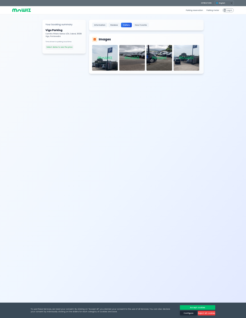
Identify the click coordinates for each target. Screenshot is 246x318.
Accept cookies (197, 307)
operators (206, 3)
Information (99, 25)
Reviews (114, 25)
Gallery (126, 25)
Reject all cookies (206, 313)
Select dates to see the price (60, 47)
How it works (141, 25)
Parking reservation (194, 10)
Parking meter (213, 10)
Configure (188, 313)
